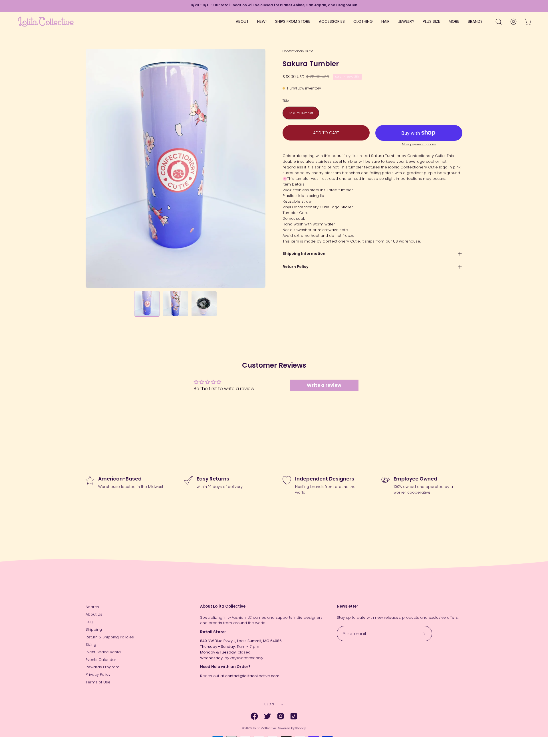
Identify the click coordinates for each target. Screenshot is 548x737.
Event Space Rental (104, 652)
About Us (94, 614)
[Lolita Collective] (45, 21)
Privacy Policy (98, 674)
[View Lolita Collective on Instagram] (280, 716)
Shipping (94, 629)
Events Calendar (101, 659)
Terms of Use (98, 682)
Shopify (300, 728)
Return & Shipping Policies (110, 637)
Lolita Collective (264, 728)
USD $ (269, 704)
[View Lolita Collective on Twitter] (267, 716)
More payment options (419, 144)
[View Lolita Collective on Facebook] (254, 716)
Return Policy (296, 266)
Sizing (91, 644)
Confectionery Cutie (298, 51)
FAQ (89, 622)
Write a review (324, 385)
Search (92, 606)
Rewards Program (102, 667)
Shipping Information (304, 253)
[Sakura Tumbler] (147, 304)
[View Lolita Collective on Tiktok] (293, 716)
